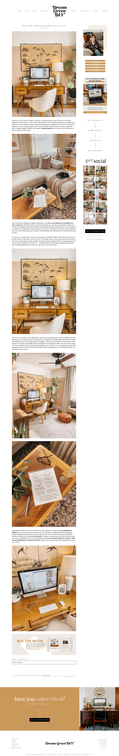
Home (19, 10)
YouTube (103, 745)
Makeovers (84, 10)
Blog (27, 10)
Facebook (103, 743)
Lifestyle (95, 140)
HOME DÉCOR (95, 130)
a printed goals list (47, 128)
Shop (35, 10)
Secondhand (95, 150)
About (95, 10)
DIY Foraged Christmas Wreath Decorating (31, 675)
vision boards (37, 536)
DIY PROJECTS (95, 120)
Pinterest (103, 741)
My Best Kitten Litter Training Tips (59, 676)
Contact (105, 10)
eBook (74, 10)
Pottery (44, 10)
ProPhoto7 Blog (54, 754)
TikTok (104, 747)
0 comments (19, 659)
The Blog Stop (87, 754)
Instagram (102, 739)
